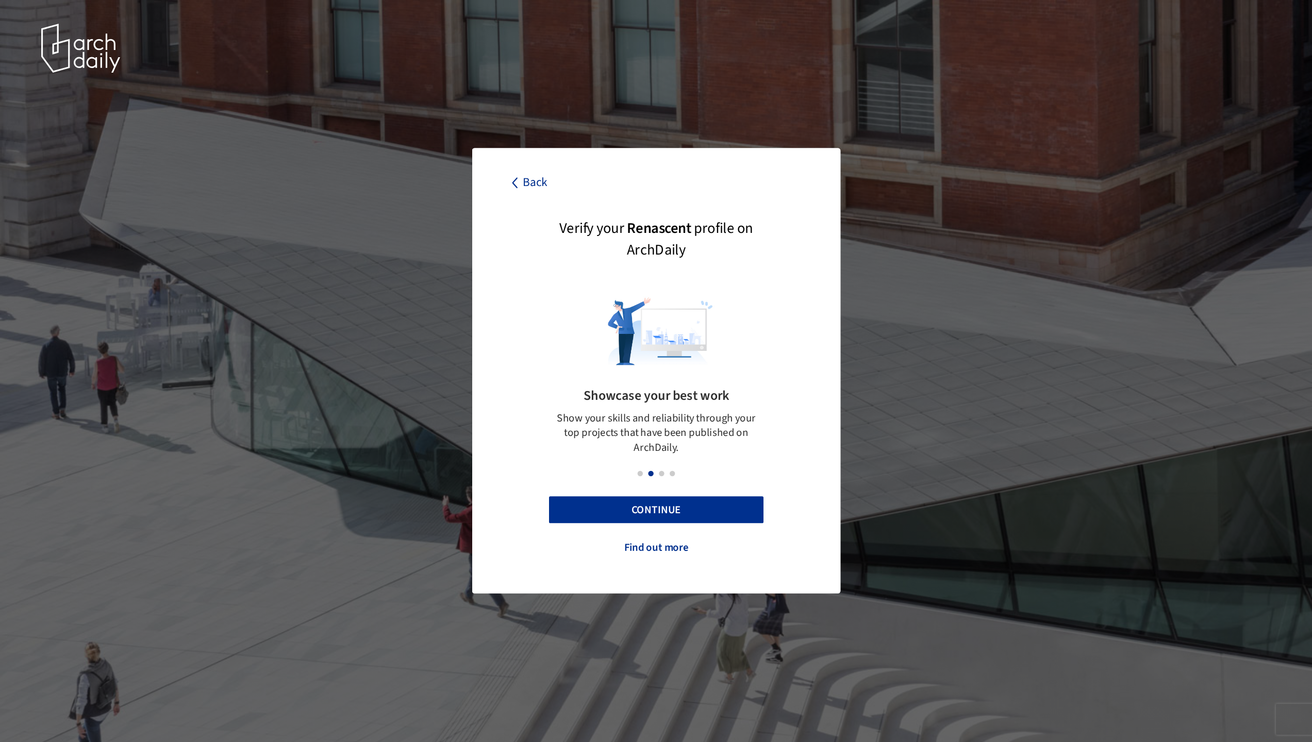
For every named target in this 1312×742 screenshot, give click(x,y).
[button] (639, 473)
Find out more (656, 547)
